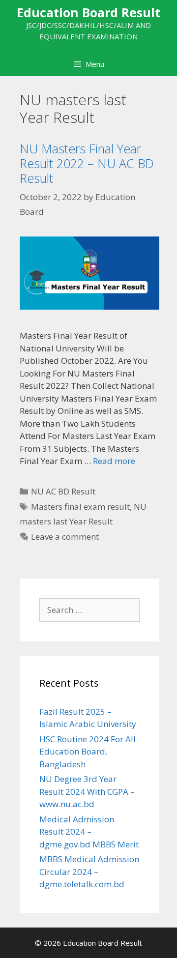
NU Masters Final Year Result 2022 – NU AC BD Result (87, 163)
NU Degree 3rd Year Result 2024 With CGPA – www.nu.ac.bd (87, 791)
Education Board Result (88, 12)
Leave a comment (65, 536)
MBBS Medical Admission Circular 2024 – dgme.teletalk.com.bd (89, 871)
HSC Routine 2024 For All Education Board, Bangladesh (87, 751)
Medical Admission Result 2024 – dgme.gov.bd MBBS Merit (89, 831)
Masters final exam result (80, 506)
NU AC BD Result (63, 491)
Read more (114, 460)
